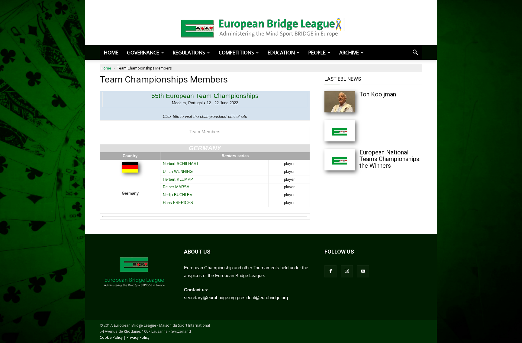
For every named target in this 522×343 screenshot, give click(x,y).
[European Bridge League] (261, 27)
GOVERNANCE (143, 52)
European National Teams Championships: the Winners (389, 159)
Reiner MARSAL (177, 187)
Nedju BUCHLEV (177, 195)
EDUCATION (281, 52)
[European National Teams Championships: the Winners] (351, 159)
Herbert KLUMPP (178, 179)
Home (111, 52)
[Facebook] (330, 271)
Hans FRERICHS (178, 202)
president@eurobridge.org (262, 297)
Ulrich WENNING (178, 171)
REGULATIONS (189, 52)
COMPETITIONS (236, 52)
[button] (415, 53)
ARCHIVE (349, 52)
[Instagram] (347, 271)
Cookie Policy (111, 337)
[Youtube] (363, 271)
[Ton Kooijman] (351, 101)
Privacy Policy (138, 337)
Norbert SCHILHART (181, 163)
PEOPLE (317, 52)
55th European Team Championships (205, 95)
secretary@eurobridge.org (210, 297)
